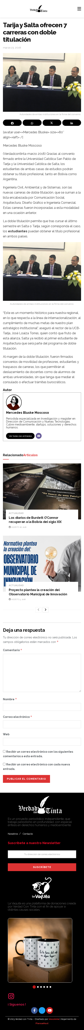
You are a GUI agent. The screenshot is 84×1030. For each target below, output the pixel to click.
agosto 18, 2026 (18, 527)
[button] (34, 987)
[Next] (45, 610)
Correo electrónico (17, 717)
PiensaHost (42, 1023)
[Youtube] (49, 1010)
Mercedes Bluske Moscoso (27, 413)
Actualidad (16, 513)
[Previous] (38, 610)
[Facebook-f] (34, 1010)
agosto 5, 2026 (18, 599)
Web (6, 734)
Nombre (10, 699)
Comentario (12, 650)
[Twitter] (42, 1010)
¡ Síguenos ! (17, 1004)
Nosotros (13, 833)
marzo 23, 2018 (12, 47)
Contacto (28, 833)
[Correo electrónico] (39, 436)
